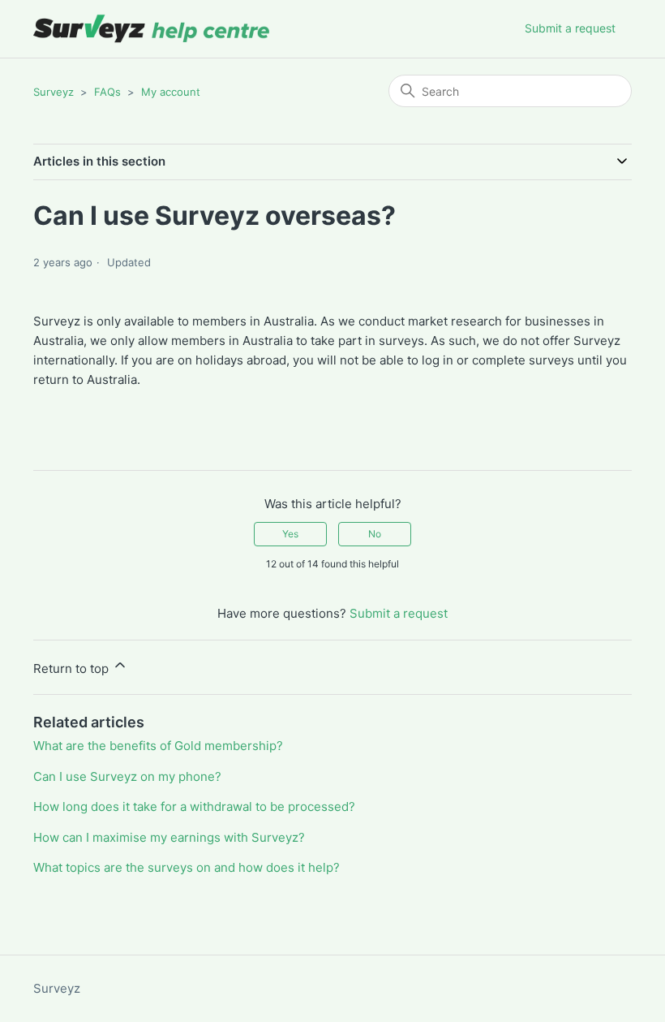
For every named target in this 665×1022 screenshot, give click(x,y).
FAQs (107, 91)
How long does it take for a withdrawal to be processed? (194, 806)
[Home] (152, 29)
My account (170, 91)
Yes (290, 534)
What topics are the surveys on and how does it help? (186, 867)
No (374, 534)
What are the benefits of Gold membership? (158, 745)
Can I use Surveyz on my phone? (127, 776)
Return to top (72, 668)
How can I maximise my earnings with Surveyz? (169, 837)
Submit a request (570, 28)
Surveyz (53, 91)
